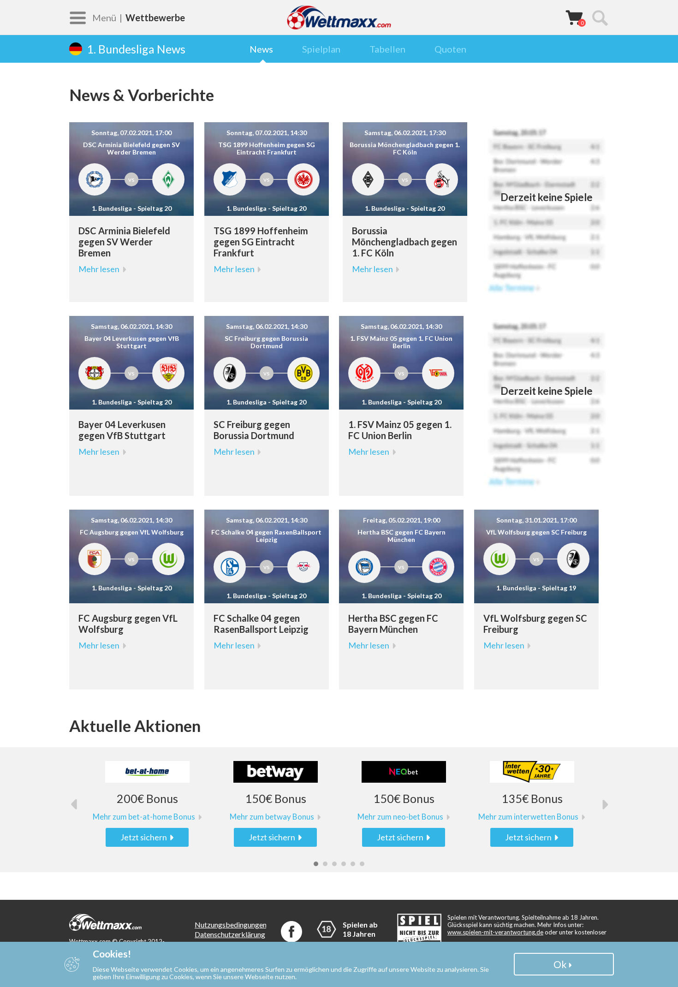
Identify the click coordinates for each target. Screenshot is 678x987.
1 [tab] (316, 864)
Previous (75, 804)
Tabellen (387, 48)
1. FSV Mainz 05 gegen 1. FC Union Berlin (400, 430)
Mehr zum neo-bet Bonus (400, 816)
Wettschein (574, 17)
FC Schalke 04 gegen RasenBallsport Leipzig (261, 623)
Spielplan (321, 48)
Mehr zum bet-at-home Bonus (144, 816)
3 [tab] (334, 864)
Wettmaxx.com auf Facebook (291, 931)
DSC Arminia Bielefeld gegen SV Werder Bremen (124, 241)
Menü (104, 17)
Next (603, 804)
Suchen (599, 17)
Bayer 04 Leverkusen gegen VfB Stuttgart (122, 430)
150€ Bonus (275, 798)
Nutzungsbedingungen (231, 924)
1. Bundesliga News (136, 49)
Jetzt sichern (143, 837)
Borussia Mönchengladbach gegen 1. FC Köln (404, 241)
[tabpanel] (147, 804)
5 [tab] (353, 864)
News (261, 48)
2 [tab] (325, 864)
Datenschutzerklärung (230, 934)
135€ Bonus (532, 798)
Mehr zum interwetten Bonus (528, 816)
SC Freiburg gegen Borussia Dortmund (254, 430)
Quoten (450, 48)
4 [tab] (343, 864)
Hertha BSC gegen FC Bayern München (393, 623)
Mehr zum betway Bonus (272, 816)
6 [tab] (362, 864)
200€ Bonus (147, 798)
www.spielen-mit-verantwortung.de (495, 932)
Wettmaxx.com (339, 17)
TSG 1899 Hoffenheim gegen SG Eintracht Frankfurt (261, 241)
